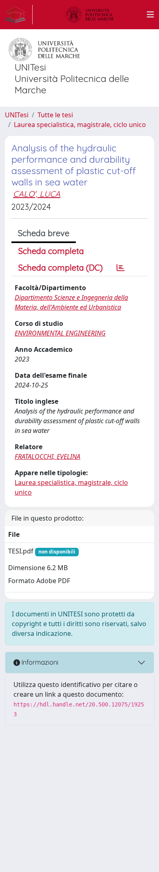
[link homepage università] (89, 14)
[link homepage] (19, 14)
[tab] (121, 267)
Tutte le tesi (55, 114)
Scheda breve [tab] (43, 233)
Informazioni (39, 662)
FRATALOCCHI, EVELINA (47, 456)
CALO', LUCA (36, 194)
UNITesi (17, 114)
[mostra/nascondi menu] (150, 15)
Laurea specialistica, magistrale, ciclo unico (80, 124)
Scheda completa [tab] (51, 251)
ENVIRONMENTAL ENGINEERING (60, 333)
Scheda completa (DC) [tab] (60, 268)
